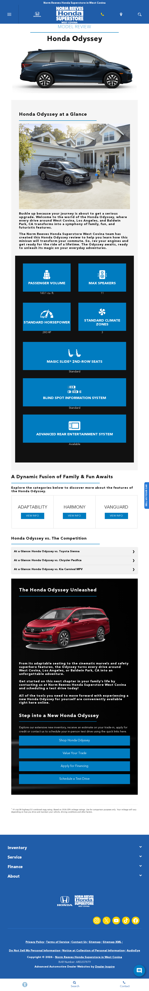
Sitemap (95, 942)
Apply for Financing (74, 766)
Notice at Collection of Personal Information (93, 950)
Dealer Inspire (105, 966)
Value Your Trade (75, 753)
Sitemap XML (112, 942)
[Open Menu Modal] (9, 14)
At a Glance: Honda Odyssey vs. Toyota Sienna (47, 551)
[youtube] (116, 920)
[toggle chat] (139, 970)
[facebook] (135, 920)
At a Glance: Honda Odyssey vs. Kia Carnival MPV (48, 569)
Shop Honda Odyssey (74, 740)
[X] (106, 920)
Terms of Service (57, 942)
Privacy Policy (35, 942)
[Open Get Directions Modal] (121, 14)
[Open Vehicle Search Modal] (139, 14)
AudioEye (133, 950)
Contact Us (79, 942)
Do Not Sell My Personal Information (34, 950)
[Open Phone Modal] (102, 14)
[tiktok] (126, 920)
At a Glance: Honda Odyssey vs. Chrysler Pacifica (47, 560)
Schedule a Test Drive (74, 779)
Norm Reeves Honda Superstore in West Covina (88, 957)
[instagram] (97, 920)
